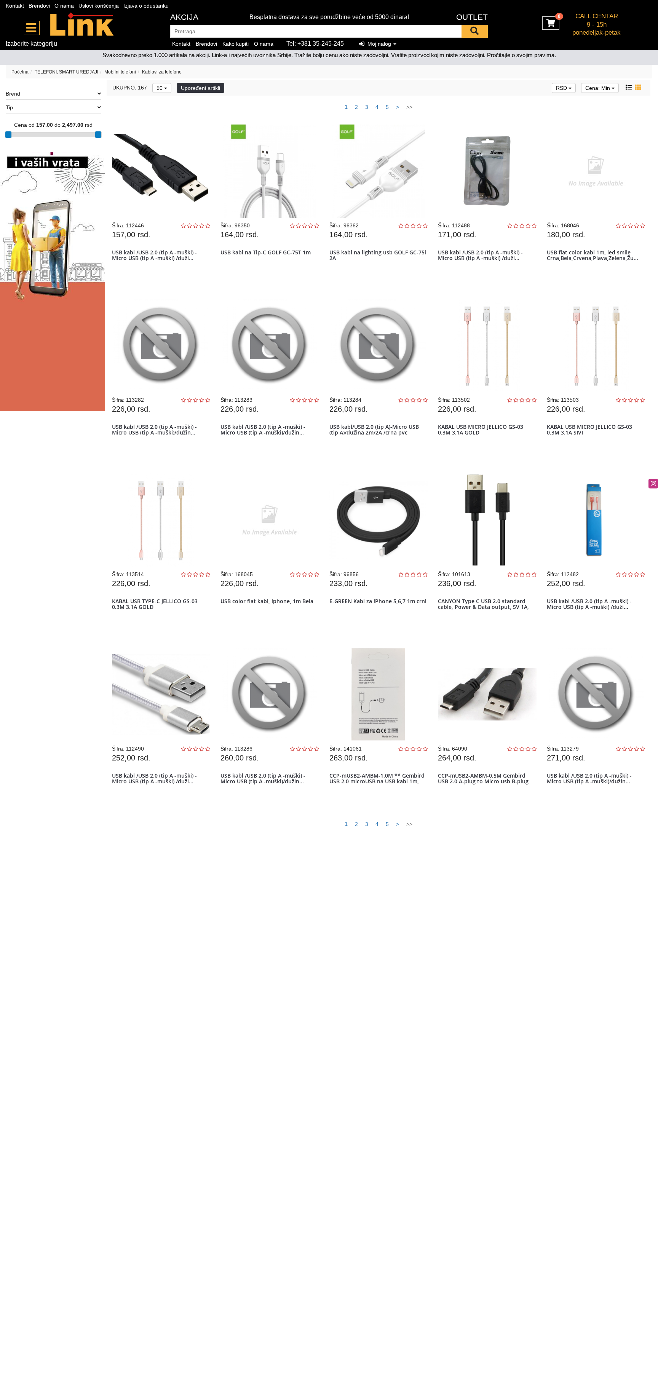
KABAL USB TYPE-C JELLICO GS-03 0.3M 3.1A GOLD (155, 603)
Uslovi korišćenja (98, 6)
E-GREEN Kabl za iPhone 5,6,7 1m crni (377, 601)
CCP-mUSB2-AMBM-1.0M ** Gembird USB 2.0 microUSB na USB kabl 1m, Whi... (377, 781)
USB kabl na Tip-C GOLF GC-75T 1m (265, 252)
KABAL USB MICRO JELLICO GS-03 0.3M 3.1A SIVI (589, 429)
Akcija (184, 17)
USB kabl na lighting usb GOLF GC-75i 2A (377, 255)
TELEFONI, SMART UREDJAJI (66, 72)
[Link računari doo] (82, 24)
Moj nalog (378, 44)
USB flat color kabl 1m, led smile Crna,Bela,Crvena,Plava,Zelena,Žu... (592, 255)
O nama (64, 6)
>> (409, 107)
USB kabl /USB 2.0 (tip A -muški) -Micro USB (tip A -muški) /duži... (154, 255)
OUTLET (472, 17)
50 (160, 88)
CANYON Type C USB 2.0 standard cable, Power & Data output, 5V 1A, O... (483, 607)
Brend (13, 94)
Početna (20, 72)
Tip (9, 107)
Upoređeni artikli (200, 88)
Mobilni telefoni (120, 72)
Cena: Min (598, 88)
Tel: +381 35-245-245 (315, 43)
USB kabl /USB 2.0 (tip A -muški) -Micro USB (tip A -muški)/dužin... (154, 429)
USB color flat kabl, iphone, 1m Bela (266, 601)
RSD (562, 88)
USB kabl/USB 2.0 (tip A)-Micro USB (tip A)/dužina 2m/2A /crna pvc (374, 429)
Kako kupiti (235, 44)
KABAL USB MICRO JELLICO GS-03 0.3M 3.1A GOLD (480, 429)
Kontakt (15, 6)
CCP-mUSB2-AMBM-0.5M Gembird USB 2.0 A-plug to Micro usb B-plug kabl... (483, 781)
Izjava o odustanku (146, 6)
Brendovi (39, 6)
